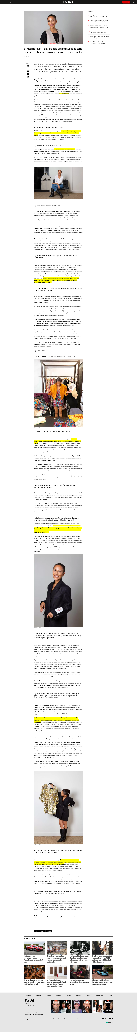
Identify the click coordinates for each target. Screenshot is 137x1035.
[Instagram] (107, 1018)
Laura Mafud (27, 55)
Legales (66, 1018)
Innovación (28, 995)
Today (110, 995)
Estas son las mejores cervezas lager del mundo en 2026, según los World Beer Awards (99, 21)
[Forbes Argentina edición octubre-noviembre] (97, 1006)
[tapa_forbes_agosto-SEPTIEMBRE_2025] (108, 1006)
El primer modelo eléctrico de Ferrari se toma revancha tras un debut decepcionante (102, 982)
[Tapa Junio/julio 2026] (56, 1006)
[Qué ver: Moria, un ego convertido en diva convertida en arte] (80, 972)
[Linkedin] (28, 76)
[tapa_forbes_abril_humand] (66, 1006)
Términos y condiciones (59, 1018)
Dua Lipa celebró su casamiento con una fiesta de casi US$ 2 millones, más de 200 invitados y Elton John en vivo (102, 959)
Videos (88, 995)
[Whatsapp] (28, 66)
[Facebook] (28, 71)
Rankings (78, 995)
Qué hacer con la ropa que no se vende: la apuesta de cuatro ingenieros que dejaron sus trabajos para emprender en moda (99, 37)
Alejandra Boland (39, 931)
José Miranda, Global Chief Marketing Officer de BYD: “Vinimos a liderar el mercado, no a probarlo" (99, 42)
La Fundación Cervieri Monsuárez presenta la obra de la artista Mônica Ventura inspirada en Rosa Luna (56, 983)
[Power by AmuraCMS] (109, 1022)
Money (49, 995)
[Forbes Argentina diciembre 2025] (87, 1006)
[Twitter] (28, 68)
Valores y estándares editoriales (46, 1018)
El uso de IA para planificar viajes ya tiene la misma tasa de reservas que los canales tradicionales (56, 959)
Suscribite (126, 2)
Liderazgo (38, 995)
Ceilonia (49, 931)
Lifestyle (69, 995)
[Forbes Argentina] (68, 2)
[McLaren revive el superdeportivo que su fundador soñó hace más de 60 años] (34, 948)
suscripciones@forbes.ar (35, 1012)
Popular (90, 11)
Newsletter (31, 1018)
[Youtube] (110, 1018)
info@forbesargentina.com (33, 1007)
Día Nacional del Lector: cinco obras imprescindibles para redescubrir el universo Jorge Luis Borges (79, 959)
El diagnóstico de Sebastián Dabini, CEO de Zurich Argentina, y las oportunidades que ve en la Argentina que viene (100, 15)
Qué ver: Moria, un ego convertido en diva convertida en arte (79, 982)
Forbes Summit (99, 995)
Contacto (37, 1018)
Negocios (58, 995)
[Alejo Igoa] (76, 1006)
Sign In (134, 2)
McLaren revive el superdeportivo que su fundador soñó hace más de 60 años (34, 959)
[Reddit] (28, 74)
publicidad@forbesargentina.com (35, 1005)
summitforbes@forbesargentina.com (35, 1010)
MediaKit (26, 1018)
